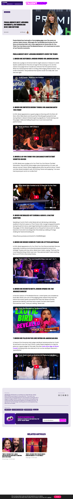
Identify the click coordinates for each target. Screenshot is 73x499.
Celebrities (52, 475)
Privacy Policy (64, 473)
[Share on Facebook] (59, 395)
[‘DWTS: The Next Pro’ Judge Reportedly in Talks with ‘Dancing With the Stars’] (13, 445)
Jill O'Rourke (7, 394)
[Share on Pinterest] (63, 395)
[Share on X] (61, 395)
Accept (57, 496)
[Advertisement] (36, 178)
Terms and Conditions (63, 475)
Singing (51, 471)
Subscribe (62, 420)
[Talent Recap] (36, 3)
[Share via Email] (67, 395)
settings (49, 497)
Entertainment (53, 473)
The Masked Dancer (28, 409)
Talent (50, 469)
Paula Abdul (36, 409)
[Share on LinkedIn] (65, 395)
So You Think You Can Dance (17, 409)
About (61, 469)
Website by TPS (67, 485)
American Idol (7, 12)
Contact (62, 471)
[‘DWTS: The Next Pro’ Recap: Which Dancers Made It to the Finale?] (36, 445)
